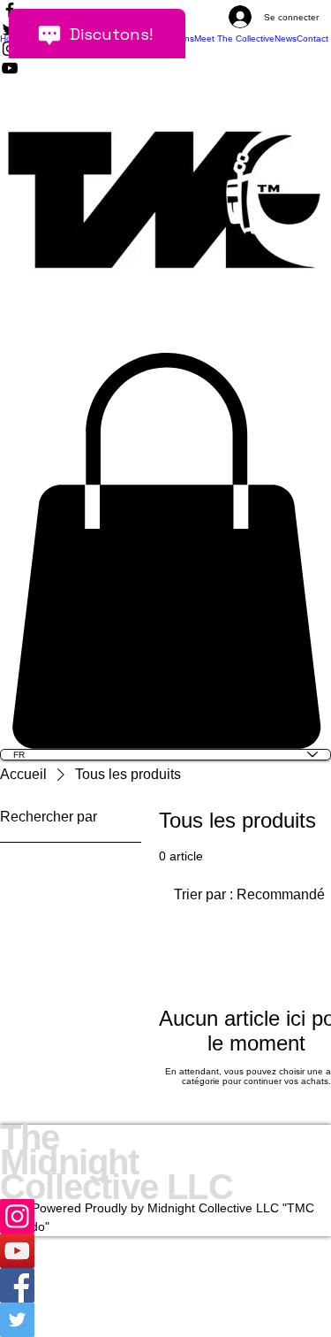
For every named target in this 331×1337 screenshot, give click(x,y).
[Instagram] (165, 1216)
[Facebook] (165, 1285)
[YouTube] (165, 1251)
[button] (165, 551)
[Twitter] (165, 1320)
